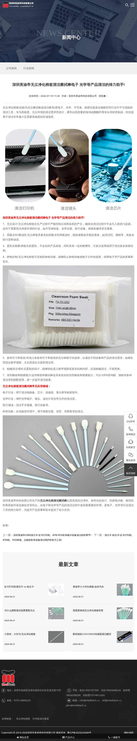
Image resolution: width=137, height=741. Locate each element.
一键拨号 (115, 737)
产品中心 (70, 737)
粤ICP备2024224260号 (79, 732)
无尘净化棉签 (23, 718)
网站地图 (128, 732)
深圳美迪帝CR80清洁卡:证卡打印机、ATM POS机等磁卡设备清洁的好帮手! (52, 535)
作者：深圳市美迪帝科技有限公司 (79, 95)
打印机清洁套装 (41, 718)
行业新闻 (28, 68)
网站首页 (24, 737)
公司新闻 (11, 68)
